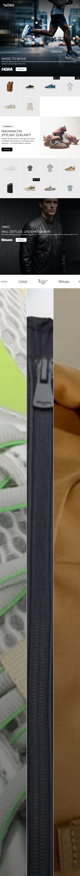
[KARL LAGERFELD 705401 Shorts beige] (30, 107)
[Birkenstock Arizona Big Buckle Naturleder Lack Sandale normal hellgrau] (50, 188)
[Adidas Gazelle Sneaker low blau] (50, 87)
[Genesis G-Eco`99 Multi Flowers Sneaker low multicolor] (30, 188)
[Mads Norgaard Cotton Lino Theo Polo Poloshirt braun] (30, 168)
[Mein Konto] (71, 5)
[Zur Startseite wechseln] (8, 5)
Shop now (21, 69)
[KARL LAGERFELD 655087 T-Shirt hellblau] (70, 188)
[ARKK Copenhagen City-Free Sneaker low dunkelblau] (30, 87)
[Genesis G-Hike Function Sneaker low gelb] (70, 168)
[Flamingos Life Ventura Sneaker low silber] (10, 107)
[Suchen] (68, 5)
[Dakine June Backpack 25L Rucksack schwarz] (10, 188)
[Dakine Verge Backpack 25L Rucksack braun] (10, 87)
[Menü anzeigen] (76, 5)
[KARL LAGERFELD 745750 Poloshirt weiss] (70, 87)
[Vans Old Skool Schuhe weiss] (10, 168)
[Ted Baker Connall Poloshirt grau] (50, 168)
